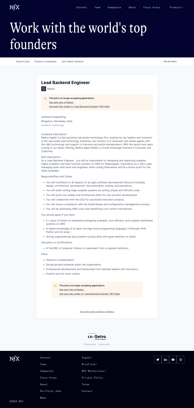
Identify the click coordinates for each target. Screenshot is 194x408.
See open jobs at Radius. (61, 102)
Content (81, 7)
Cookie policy (104, 344)
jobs (23, 61)
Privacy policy (90, 344)
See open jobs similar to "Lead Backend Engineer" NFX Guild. (79, 106)
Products (176, 7)
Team (97, 7)
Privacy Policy (92, 377)
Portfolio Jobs (50, 391)
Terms (85, 384)
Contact (87, 391)
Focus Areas (151, 7)
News (43, 397)
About (132, 7)
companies (45, 61)
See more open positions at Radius (97, 311)
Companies (114, 7)
